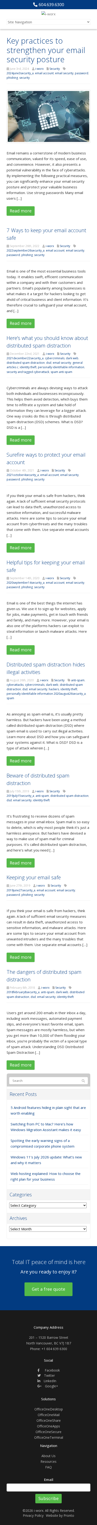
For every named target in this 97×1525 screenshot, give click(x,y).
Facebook (52, 1370)
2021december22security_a (25, 358)
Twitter (49, 1375)
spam (10, 698)
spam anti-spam (61, 372)
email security (64, 73)
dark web (72, 358)
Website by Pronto (60, 1515)
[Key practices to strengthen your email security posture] (48, 116)
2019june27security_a (21, 890)
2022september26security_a (25, 250)
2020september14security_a (25, 583)
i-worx (39, 69)
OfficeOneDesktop (48, 1409)
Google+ (51, 1386)
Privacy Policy (33, 1515)
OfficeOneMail (49, 1415)
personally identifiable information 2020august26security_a (46, 694)
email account (44, 73)
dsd (48, 363)
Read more (21, 211)
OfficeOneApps (48, 1426)
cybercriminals (55, 358)
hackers (54, 689)
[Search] (83, 1081)
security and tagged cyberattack (28, 372)
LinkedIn (49, 1381)
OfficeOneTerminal (48, 1437)
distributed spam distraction (26, 363)
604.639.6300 (50, 4)
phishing (12, 78)
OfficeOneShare (48, 1420)
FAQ (48, 1467)
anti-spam (78, 680)
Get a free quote (48, 1289)
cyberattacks (15, 685)
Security (54, 69)
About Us (48, 1456)
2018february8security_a (23, 992)
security (24, 78)
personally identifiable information (61, 367)
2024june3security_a (20, 73)
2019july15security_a (20, 796)
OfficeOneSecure (48, 1432)
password (81, 73)
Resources (48, 1461)
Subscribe (48, 1498)
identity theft (28, 367)
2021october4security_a (23, 475)
